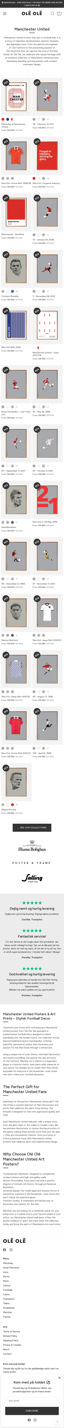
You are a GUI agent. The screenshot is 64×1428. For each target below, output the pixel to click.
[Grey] (34, 119)
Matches (7, 1312)
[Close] (59, 1377)
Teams (6, 1303)
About (6, 1349)
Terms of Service (11, 1331)
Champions (8, 1299)
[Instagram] (34, 1420)
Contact (7, 1354)
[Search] (52, 14)
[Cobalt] (12, 291)
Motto (6, 1276)
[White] (38, 119)
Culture (6, 1285)
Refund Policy (10, 1336)
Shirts (6, 1281)
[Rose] (12, 178)
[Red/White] (12, 119)
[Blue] (7, 119)
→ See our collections (32, 828)
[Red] (3, 119)
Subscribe (32, 1411)
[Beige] (43, 119)
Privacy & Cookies (12, 1345)
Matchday (8, 1263)
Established (9, 1308)
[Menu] (4, 13)
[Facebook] (29, 1420)
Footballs (8, 1290)
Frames (6, 1316)
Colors (6, 1294)
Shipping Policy (10, 1340)
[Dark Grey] (12, 522)
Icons (5, 1272)
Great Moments (11, 1267)
